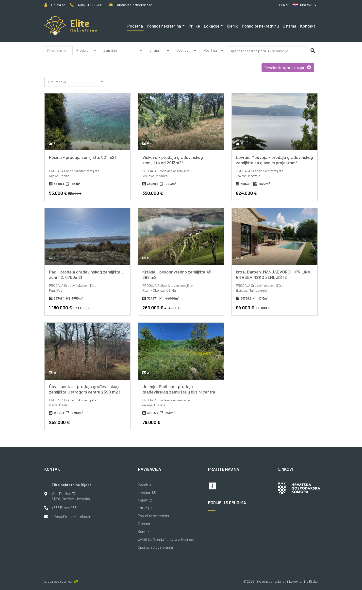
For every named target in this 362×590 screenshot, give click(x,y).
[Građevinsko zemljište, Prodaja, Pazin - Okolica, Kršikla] (181, 236)
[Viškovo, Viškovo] (181, 122)
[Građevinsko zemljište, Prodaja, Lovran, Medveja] (274, 122)
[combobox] (267, 51)
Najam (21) (146, 500)
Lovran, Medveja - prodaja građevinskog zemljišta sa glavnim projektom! (274, 159)
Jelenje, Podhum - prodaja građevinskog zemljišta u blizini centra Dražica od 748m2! (178, 392)
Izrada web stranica (58, 581)
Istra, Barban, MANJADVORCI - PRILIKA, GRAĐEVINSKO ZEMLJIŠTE (274, 274)
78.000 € (151, 422)
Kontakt (307, 25)
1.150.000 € (69, 307)
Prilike (194, 25)
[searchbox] (259, 51)
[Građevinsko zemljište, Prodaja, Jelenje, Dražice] (181, 351)
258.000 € (59, 422)
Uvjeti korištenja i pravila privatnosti (167, 539)
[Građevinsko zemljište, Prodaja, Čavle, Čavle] (87, 351)
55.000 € (65, 193)
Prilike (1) (144, 508)
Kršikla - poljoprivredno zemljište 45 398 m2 (176, 274)
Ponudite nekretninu (260, 25)
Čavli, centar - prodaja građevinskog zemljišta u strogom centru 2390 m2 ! (84, 389)
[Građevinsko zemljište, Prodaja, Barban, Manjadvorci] (274, 236)
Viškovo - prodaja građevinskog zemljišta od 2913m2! (172, 159)
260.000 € (161, 307)
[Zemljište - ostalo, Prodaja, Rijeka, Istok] (87, 122)
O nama (289, 25)
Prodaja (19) (147, 492)
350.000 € (152, 193)
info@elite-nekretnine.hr (71, 516)
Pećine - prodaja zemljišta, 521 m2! (82, 157)
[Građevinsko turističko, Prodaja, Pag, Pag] (87, 236)
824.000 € (246, 193)
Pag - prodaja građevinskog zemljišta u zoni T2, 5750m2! (86, 274)
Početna (135, 25)
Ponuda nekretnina (164, 25)
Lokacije (211, 25)
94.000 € (253, 307)
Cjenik (232, 25)
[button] (304, 5)
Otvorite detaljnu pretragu (284, 67)
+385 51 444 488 (64, 507)
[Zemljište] (122, 56)
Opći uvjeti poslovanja (155, 547)
